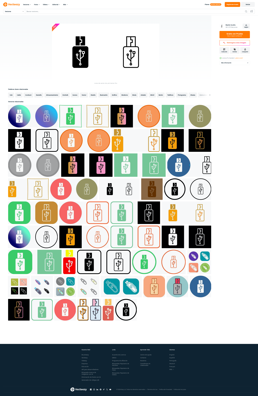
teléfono (170, 95)
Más (64, 4)
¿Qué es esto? (239, 58)
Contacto (143, 358)
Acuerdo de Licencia (119, 355)
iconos (75, 95)
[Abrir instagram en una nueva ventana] (94, 389)
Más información (226, 63)
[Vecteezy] (11, 4)
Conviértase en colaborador (145, 364)
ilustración (103, 95)
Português (172, 361)
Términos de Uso (152, 389)
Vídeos (45, 4)
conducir (28, 95)
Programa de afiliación (119, 361)
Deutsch (172, 364)
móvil (152, 95)
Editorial (55, 4)
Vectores (26, 4)
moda (134, 95)
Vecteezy (84, 358)
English (171, 355)
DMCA (114, 358)
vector (84, 95)
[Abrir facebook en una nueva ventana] (91, 389)
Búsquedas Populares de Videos (120, 374)
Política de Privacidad (165, 389)
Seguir (246, 27)
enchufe (65, 95)
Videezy (84, 361)
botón (161, 95)
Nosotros (143, 361)
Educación (85, 366)
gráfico (114, 95)
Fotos (36, 4)
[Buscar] (246, 11)
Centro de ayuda (145, 355)
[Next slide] (208, 95)
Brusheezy (85, 355)
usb (11, 95)
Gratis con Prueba (235, 34)
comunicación (205, 95)
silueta (192, 95)
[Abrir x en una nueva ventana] (107, 389)
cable (19, 95)
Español (172, 358)
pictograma (182, 95)
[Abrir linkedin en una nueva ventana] (97, 389)
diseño (93, 95)
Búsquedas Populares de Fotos (120, 369)
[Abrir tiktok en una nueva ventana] (104, 389)
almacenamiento (52, 95)
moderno (124, 95)
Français (172, 366)
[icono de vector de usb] (33, 116)
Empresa (85, 364)
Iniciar (248, 4)
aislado (143, 95)
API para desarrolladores (90, 369)
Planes (207, 4)
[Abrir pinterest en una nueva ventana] (100, 389)
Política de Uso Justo (180, 389)
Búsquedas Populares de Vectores (120, 364)
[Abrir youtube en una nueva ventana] (110, 389)
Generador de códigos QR (90, 380)
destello (39, 95)
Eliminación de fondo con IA (91, 377)
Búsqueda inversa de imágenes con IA (89, 373)
